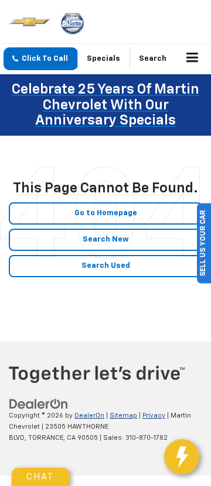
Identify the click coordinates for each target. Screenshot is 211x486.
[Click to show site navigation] (192, 59)
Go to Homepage (105, 213)
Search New (106, 239)
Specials (103, 59)
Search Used (105, 266)
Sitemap (123, 415)
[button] (41, 58)
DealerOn (89, 415)
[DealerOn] (39, 404)
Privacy (153, 415)
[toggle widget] (181, 456)
